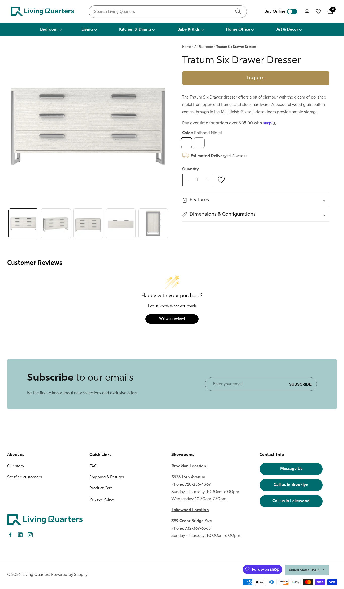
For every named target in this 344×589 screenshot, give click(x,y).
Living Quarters (36, 575)
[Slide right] (168, 223)
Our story (15, 466)
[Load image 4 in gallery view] (121, 223)
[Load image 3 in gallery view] (88, 223)
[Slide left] (8, 223)
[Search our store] (238, 11)
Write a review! (172, 319)
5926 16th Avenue (188, 477)
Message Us (291, 469)
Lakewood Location (190, 510)
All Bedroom (203, 47)
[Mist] (199, 142)
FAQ (93, 466)
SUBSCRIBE (300, 384)
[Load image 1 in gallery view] (23, 223)
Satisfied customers (24, 477)
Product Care (101, 488)
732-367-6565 (198, 529)
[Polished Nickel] (186, 142)
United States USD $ (305, 570)
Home (186, 47)
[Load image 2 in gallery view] (56, 223)
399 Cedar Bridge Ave (191, 521)
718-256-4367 (198, 485)
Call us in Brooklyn (291, 485)
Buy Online (274, 12)
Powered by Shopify (69, 575)
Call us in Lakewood (291, 501)
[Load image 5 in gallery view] (153, 223)
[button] (51, 29)
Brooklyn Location (188, 466)
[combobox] (168, 11)
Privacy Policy (101, 500)
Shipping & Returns (106, 477)
